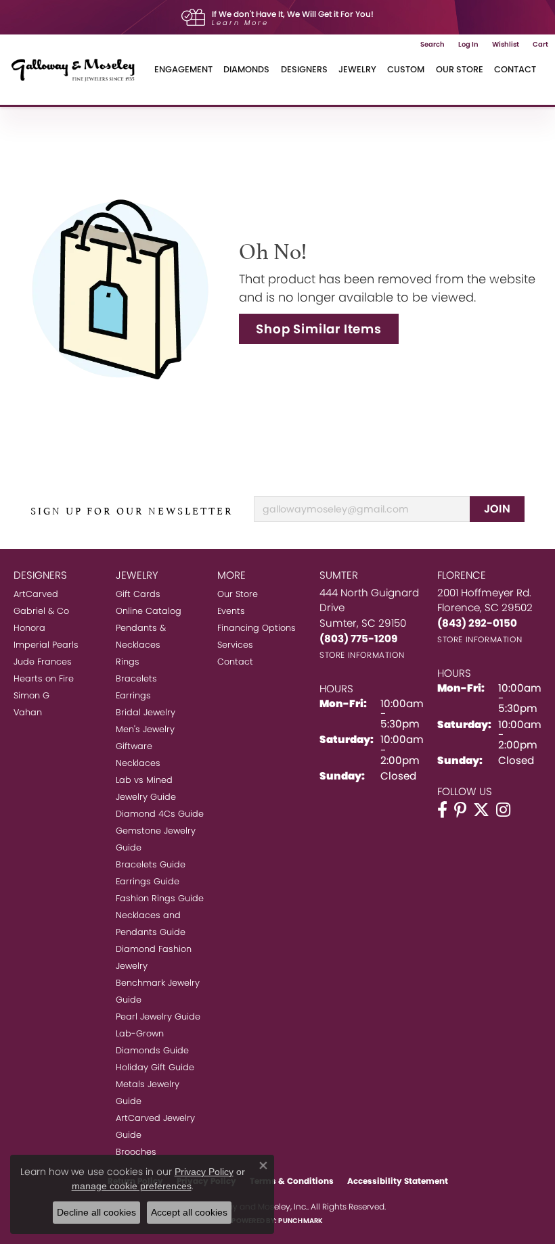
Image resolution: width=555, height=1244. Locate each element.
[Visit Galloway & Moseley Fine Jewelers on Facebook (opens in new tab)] (442, 810)
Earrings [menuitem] (133, 695)
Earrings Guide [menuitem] (147, 881)
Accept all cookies (189, 1212)
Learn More (240, 23)
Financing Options (256, 627)
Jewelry (357, 69)
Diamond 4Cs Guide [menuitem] (160, 813)
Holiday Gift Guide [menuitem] (155, 1067)
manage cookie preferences (132, 1185)
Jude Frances (43, 661)
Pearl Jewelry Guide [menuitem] (158, 1016)
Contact (515, 69)
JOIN (497, 509)
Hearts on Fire (44, 678)
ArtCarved (36, 594)
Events (231, 611)
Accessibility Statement (397, 1181)
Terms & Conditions (292, 1181)
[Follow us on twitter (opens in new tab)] (481, 810)
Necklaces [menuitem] (138, 763)
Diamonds (246, 69)
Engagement (183, 69)
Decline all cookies (96, 1212)
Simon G (31, 695)
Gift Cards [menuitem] (138, 594)
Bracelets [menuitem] (136, 678)
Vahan (28, 712)
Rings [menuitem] (127, 661)
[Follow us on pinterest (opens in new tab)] (460, 810)
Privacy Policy (204, 1171)
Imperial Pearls (46, 644)
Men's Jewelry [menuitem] (145, 729)
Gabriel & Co (41, 611)
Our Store (459, 69)
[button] (432, 44)
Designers (304, 69)
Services (235, 644)
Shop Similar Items (318, 328)
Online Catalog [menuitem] (148, 611)
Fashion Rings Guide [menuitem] (160, 898)
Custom (405, 69)
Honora (29, 627)
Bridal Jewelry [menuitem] (145, 712)
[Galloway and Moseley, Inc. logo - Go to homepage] (78, 69)
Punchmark (300, 1221)
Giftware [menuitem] (134, 746)
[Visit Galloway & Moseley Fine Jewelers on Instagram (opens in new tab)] (503, 810)
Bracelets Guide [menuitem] (150, 864)
